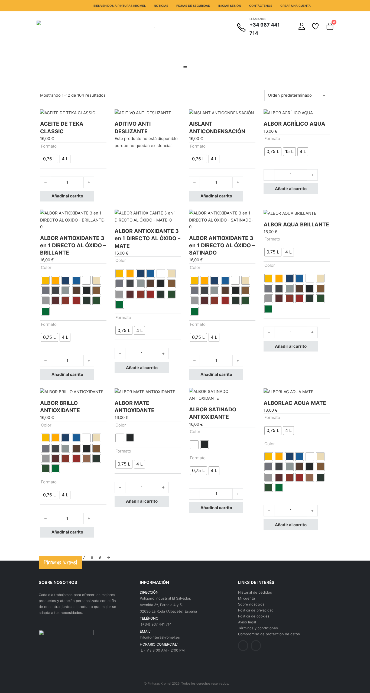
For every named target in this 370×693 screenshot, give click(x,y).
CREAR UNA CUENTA (295, 6)
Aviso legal (247, 622)
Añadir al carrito (67, 196)
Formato (49, 146)
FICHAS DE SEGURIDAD (193, 6)
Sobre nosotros (251, 604)
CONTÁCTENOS (260, 6)
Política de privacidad (256, 610)
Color (46, 267)
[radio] (49, 159)
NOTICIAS (161, 6)
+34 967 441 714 (264, 29)
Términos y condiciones (258, 628)
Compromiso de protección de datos (269, 634)
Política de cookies (254, 616)
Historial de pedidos (255, 592)
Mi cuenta (246, 598)
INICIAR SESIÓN (229, 6)
